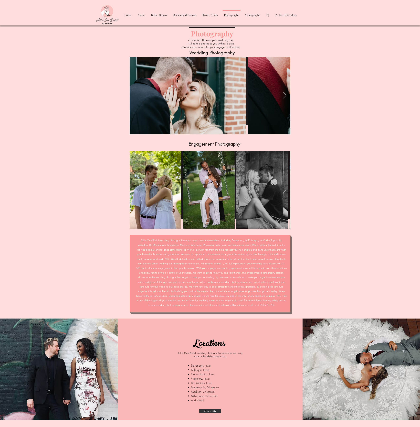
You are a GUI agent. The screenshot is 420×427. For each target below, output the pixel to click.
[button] (141, 13)
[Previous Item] (135, 95)
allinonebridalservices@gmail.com (227, 305)
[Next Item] (285, 95)
